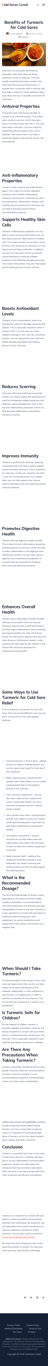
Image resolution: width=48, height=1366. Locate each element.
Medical (25, 37)
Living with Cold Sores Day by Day (18, 1237)
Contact (31, 1332)
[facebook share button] (25, 1297)
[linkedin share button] (37, 1297)
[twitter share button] (31, 1297)
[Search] (38, 4)
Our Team (17, 1332)
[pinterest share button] (43, 1297)
